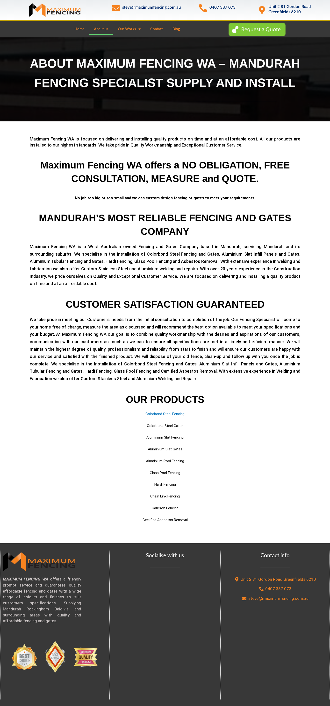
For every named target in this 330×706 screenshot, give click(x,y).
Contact (156, 29)
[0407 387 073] (203, 8)
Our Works (127, 29)
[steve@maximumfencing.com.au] (116, 8)
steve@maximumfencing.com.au (151, 7)
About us (101, 29)
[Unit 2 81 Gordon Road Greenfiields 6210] (262, 10)
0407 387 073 (222, 7)
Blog (176, 29)
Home (79, 29)
